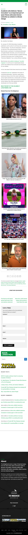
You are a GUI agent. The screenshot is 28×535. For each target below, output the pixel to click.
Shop (25, 530)
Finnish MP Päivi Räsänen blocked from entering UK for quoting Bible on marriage (13, 388)
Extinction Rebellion (18, 282)
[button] (2, 4)
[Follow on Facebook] (13, 506)
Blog (9, 530)
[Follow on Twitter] (14, 506)
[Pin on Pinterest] (18, 276)
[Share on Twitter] (13, 276)
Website (4, 338)
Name (4, 326)
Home (2, 530)
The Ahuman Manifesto (11, 285)
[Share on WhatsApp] (8, 276)
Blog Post (3, 9)
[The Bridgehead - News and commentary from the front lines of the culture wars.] (14, 4)
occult (15, 283)
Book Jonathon (19, 530)
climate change (11, 282)
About (5, 530)
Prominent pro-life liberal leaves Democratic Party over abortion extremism (7, 300)
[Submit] (25, 359)
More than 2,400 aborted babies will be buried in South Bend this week (21, 300)
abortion (20, 281)
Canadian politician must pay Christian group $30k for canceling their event (14, 401)
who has (9, 72)
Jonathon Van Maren (9, 24)
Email (4, 332)
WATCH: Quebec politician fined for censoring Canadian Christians (12, 376)
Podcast (13, 530)
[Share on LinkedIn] (20, 276)
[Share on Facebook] (10, 276)
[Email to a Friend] (15, 276)
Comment (5, 314)
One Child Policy (19, 283)
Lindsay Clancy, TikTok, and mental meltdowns (12, 384)
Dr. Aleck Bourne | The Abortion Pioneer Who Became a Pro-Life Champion (13, 381)
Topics (14, 531)
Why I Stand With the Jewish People (9, 391)
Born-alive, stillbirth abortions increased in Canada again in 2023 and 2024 (11, 406)
